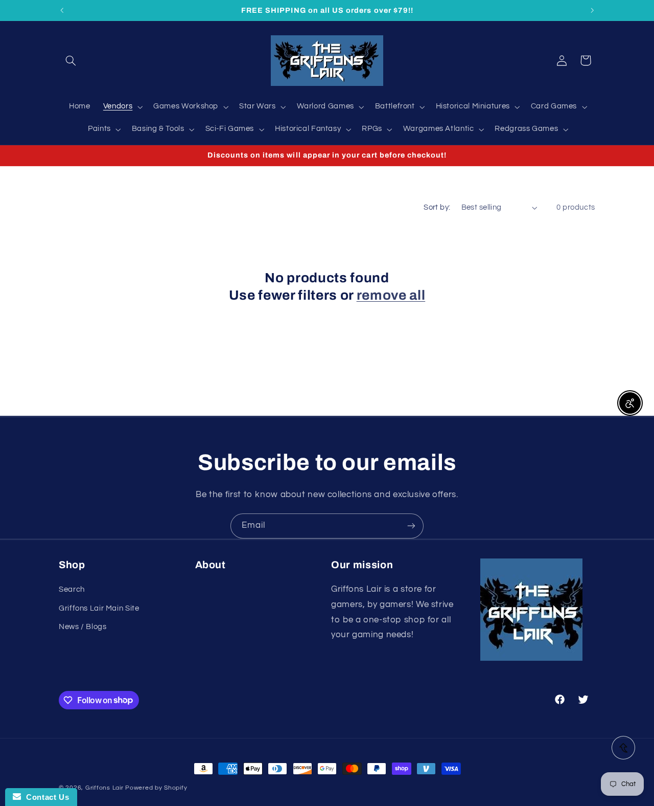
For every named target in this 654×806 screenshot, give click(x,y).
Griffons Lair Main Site (99, 608)
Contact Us (45, 797)
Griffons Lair (104, 788)
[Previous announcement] (62, 10)
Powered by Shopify (156, 788)
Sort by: (437, 207)
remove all (391, 295)
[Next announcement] (592, 10)
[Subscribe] (411, 526)
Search (72, 589)
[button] (70, 60)
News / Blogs (83, 627)
